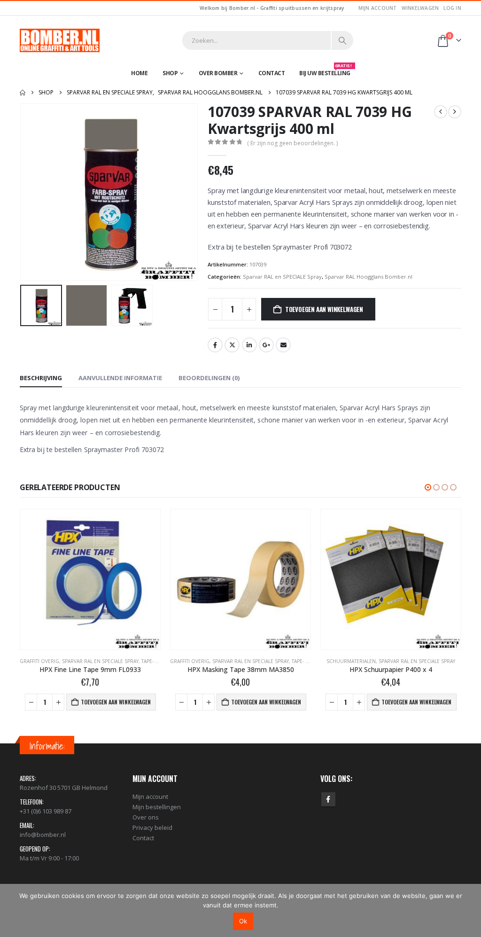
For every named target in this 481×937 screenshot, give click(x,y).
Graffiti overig (39, 661)
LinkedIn (249, 344)
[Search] (342, 40)
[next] (454, 111)
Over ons (145, 817)
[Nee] (469, 910)
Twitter (232, 344)
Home (139, 73)
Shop (170, 73)
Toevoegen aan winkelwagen (324, 309)
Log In (452, 8)
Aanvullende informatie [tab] (120, 378)
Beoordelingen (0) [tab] (209, 378)
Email (283, 344)
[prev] (440, 111)
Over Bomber (218, 73)
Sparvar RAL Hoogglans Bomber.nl (368, 276)
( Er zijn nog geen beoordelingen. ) (292, 143)
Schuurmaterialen (351, 661)
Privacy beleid (152, 827)
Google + (266, 344)
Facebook (215, 344)
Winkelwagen (420, 8)
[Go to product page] (90, 579)
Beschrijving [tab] (41, 378)
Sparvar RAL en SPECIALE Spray (282, 276)
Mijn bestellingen (156, 807)
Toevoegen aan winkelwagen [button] (116, 702)
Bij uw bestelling (325, 71)
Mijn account (377, 8)
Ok (243, 921)
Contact (271, 73)
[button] (22, 192)
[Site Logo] (60, 40)
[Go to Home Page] (22, 92)
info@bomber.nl (43, 834)
